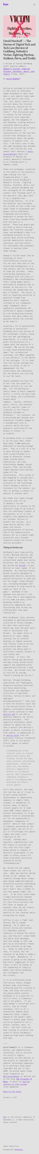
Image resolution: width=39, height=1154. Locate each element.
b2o (5, 4)
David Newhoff (13, 79)
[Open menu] (34, 4)
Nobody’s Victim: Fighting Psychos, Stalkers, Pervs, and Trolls (18, 71)
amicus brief (12, 735)
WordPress (19, 1150)
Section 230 (9, 714)
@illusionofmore (11, 1076)
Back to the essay (12, 1091)
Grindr (22, 565)
